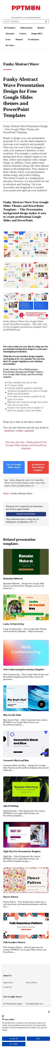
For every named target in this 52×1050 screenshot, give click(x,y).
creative (27, 480)
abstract (12, 480)
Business (40, 28)
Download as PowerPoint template (38, 467)
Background (20, 480)
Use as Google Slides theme (14, 466)
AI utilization (33, 39)
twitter (20, 430)
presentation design (23, 486)
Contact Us (7, 987)
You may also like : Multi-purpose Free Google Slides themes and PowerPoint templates (26, 445)
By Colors (10, 45)
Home (6, 493)
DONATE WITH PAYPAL (26, 514)
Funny (37, 483)
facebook (9, 430)
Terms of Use (8, 982)
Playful (13, 486)
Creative (22, 34)
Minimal (19, 39)
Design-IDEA (36, 34)
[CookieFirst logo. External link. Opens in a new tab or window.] (3, 1016)
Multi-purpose (26, 28)
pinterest (29, 430)
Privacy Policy (31, 982)
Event (8, 39)
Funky (32, 483)
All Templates (9, 28)
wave (32, 486)
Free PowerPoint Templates (20, 483)
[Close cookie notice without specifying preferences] (49, 1012)
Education (10, 34)
